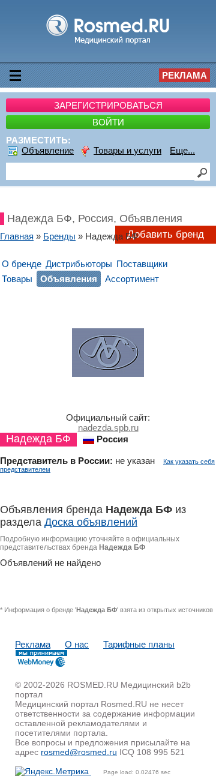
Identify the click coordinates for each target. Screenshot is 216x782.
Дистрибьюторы (79, 264)
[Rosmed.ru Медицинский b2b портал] (108, 43)
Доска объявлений (90, 522)
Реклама (184, 75)
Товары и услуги (127, 150)
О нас (77, 644)
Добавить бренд (165, 234)
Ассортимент (132, 279)
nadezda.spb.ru (108, 428)
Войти (108, 122)
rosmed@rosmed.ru (79, 752)
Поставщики (141, 264)
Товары (17, 279)
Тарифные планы (139, 644)
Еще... (182, 150)
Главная (17, 236)
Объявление (48, 150)
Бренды (59, 236)
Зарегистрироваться (108, 105)
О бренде (21, 264)
